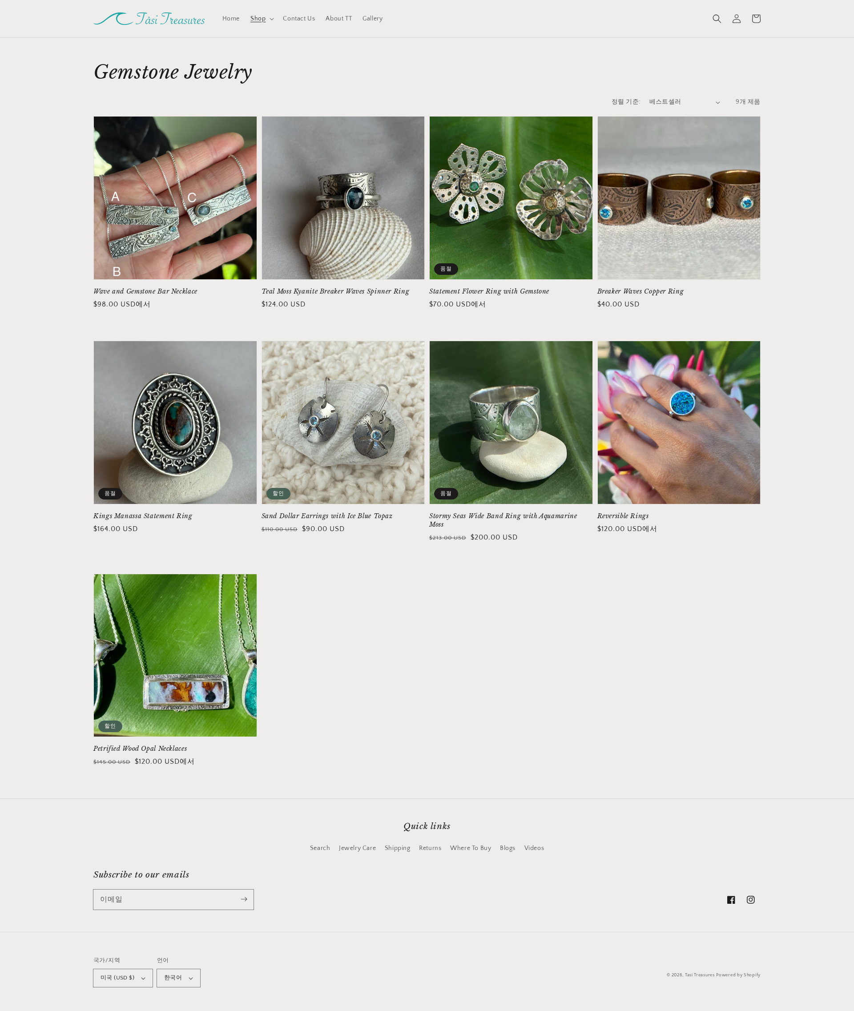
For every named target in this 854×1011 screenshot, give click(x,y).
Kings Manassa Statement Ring (143, 516)
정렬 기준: (626, 101)
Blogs (508, 848)
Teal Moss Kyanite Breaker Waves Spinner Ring (336, 291)
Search (320, 848)
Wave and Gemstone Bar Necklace (145, 291)
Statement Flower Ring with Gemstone (489, 291)
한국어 (173, 978)
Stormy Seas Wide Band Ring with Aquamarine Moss (503, 520)
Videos (534, 848)
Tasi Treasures (700, 975)
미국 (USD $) (117, 978)
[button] (261, 18)
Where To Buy (470, 848)
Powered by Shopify (738, 975)
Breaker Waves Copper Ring (640, 291)
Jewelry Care (357, 848)
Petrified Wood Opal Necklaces (140, 749)
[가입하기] (244, 899)
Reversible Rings (623, 516)
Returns (430, 848)
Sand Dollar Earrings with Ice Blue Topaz (327, 516)
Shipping (398, 848)
